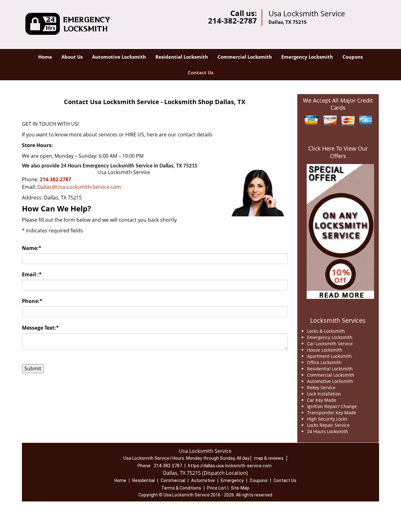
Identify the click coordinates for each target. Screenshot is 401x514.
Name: (31, 248)
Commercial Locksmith (244, 57)
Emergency (232, 480)
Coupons (352, 57)
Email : (32, 274)
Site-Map (240, 487)
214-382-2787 (232, 20)
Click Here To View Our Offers (338, 152)
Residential (143, 480)
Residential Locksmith (181, 57)
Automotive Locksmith (119, 57)
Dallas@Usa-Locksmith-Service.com (79, 186)
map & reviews (269, 458)
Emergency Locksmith (307, 57)
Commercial (173, 480)
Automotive (203, 480)
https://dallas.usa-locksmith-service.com (230, 465)
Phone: (32, 301)
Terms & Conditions (181, 487)
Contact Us (200, 72)
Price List (216, 487)
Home (45, 57)
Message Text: (40, 327)
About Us (72, 57)
